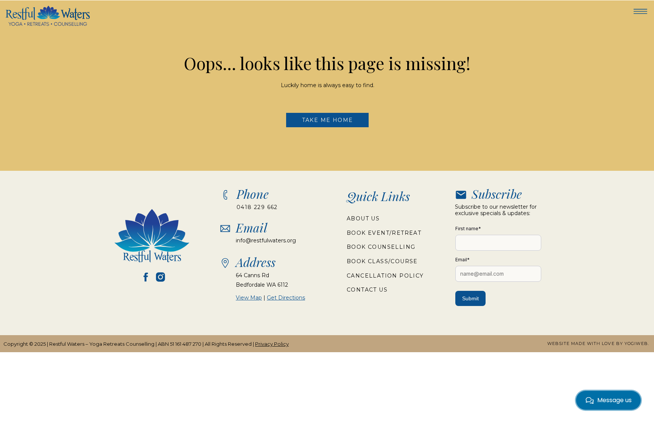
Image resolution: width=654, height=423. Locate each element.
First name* (468, 228)
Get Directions (286, 297)
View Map (249, 297)
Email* (462, 259)
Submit (470, 298)
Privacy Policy (272, 344)
